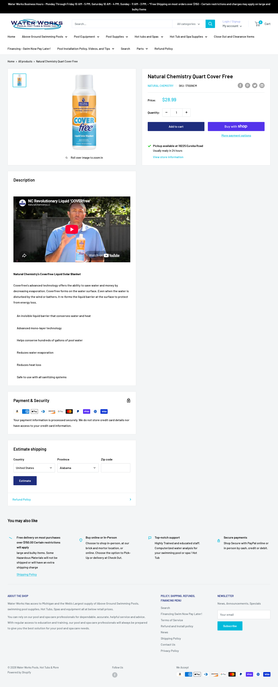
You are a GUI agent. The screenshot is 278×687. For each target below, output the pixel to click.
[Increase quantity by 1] (186, 112)
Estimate (25, 480)
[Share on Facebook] (240, 85)
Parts (140, 48)
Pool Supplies (115, 36)
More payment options (236, 135)
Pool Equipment (84, 36)
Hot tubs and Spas (147, 36)
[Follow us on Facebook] (114, 674)
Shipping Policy (27, 574)
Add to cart (176, 126)
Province (63, 459)
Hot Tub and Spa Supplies (186, 36)
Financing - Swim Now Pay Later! (29, 48)
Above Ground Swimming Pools (42, 36)
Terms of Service (172, 620)
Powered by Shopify (19, 672)
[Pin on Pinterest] (247, 85)
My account (231, 26)
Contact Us (168, 644)
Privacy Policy (170, 650)
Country (18, 459)
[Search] (210, 24)
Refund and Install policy (177, 626)
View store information (168, 156)
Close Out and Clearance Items (234, 36)
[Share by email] (262, 85)
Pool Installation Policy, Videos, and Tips (83, 48)
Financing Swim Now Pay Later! (181, 614)
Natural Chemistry (160, 85)
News (164, 632)
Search (125, 48)
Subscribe (230, 626)
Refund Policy (164, 48)
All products (25, 61)
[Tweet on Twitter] (254, 85)
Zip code (107, 459)
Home (11, 36)
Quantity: (154, 112)
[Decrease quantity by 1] (166, 112)
